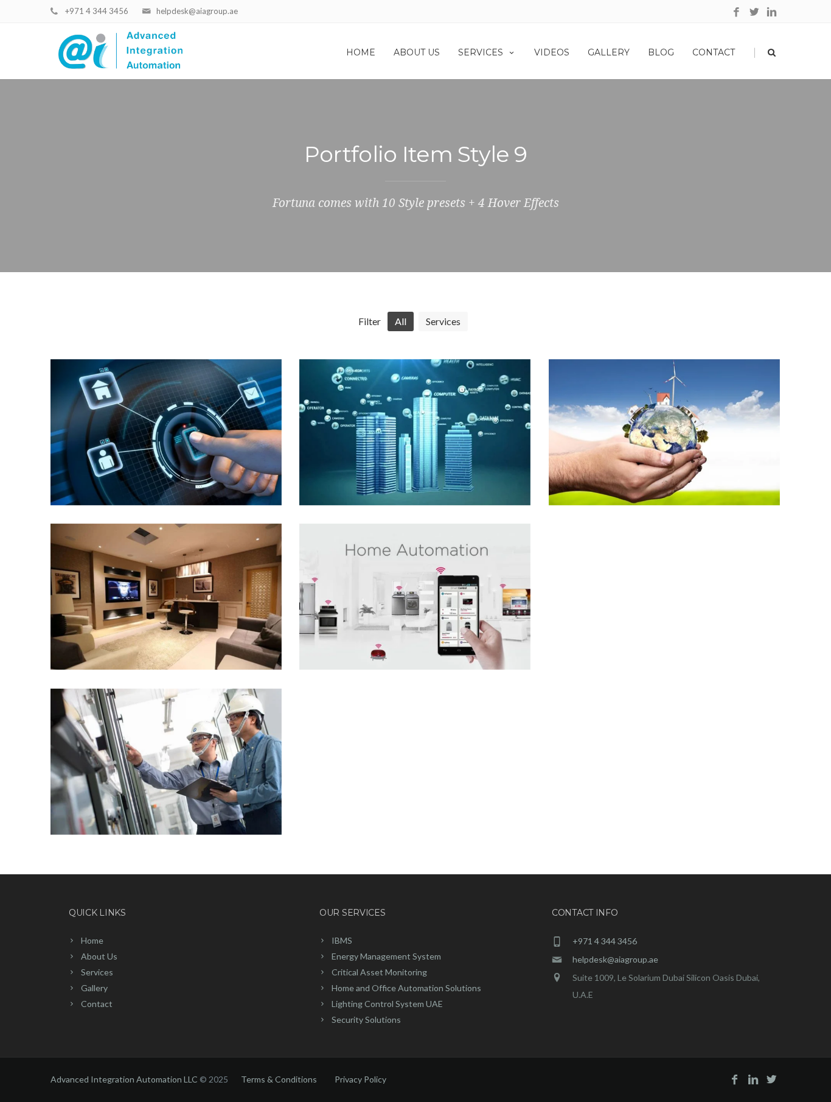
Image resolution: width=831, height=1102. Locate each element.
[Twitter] (754, 12)
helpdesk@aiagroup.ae (197, 11)
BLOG (661, 52)
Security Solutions (366, 1019)
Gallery (609, 52)
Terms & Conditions (279, 1079)
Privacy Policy (360, 1079)
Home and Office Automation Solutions (406, 988)
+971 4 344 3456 (96, 11)
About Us (417, 52)
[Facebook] (736, 12)
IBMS (342, 940)
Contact (713, 52)
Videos (551, 52)
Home (360, 52)
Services (480, 52)
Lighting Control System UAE (387, 1003)
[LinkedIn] (772, 12)
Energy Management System (386, 956)
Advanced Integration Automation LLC (125, 1079)
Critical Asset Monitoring (379, 972)
